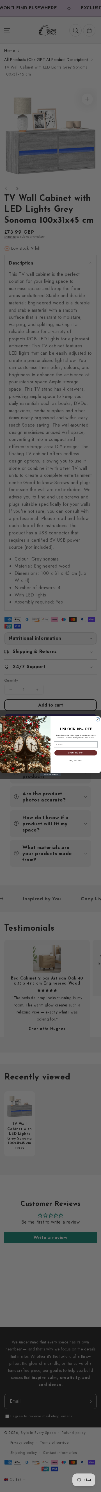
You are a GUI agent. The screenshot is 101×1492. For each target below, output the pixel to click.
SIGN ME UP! (76, 752)
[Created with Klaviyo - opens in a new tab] (50, 774)
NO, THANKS (76, 760)
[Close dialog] (98, 719)
